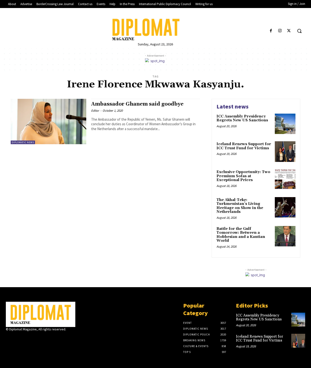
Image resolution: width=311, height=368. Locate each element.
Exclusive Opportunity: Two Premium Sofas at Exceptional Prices (243, 176)
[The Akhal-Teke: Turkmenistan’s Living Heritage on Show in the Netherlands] (285, 207)
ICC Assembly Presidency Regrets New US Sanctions (242, 118)
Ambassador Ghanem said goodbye (137, 104)
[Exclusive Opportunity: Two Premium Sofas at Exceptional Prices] (285, 179)
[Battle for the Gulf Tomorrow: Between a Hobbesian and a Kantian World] (285, 236)
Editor (95, 111)
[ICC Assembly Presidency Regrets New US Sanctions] (285, 124)
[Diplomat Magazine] (155, 29)
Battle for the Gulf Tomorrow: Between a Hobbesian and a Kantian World (240, 234)
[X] (289, 31)
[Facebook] (271, 31)
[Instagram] (280, 31)
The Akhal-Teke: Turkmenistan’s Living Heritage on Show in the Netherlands (239, 206)
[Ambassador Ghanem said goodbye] (48, 121)
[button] (299, 31)
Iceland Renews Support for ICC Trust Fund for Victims (243, 146)
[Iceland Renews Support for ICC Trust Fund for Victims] (285, 151)
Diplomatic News (23, 142)
